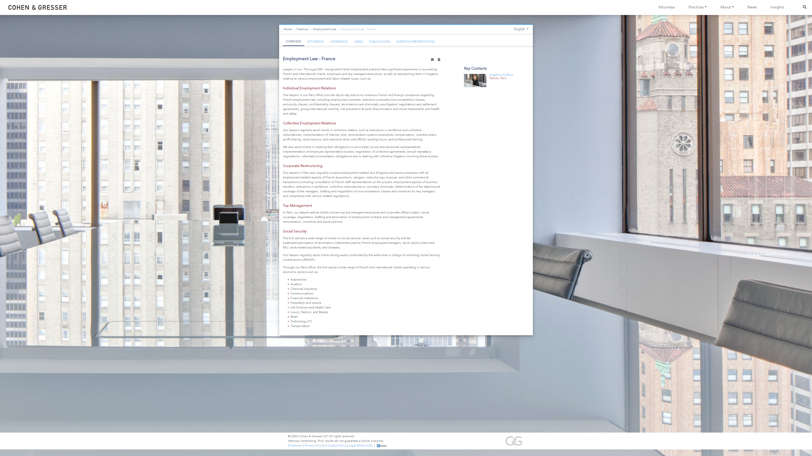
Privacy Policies (315, 445)
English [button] (520, 29)
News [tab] (358, 41)
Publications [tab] (379, 41)
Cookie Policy (337, 445)
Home (288, 29)
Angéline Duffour (501, 74)
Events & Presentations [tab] (416, 41)
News (752, 7)
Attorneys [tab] (315, 41)
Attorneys (666, 7)
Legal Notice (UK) (361, 445)
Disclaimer (295, 445)
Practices (696, 7)
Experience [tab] (339, 41)
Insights (777, 7)
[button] (432, 60)
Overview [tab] (293, 41)
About (725, 7)
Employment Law (324, 29)
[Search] (805, 7)
